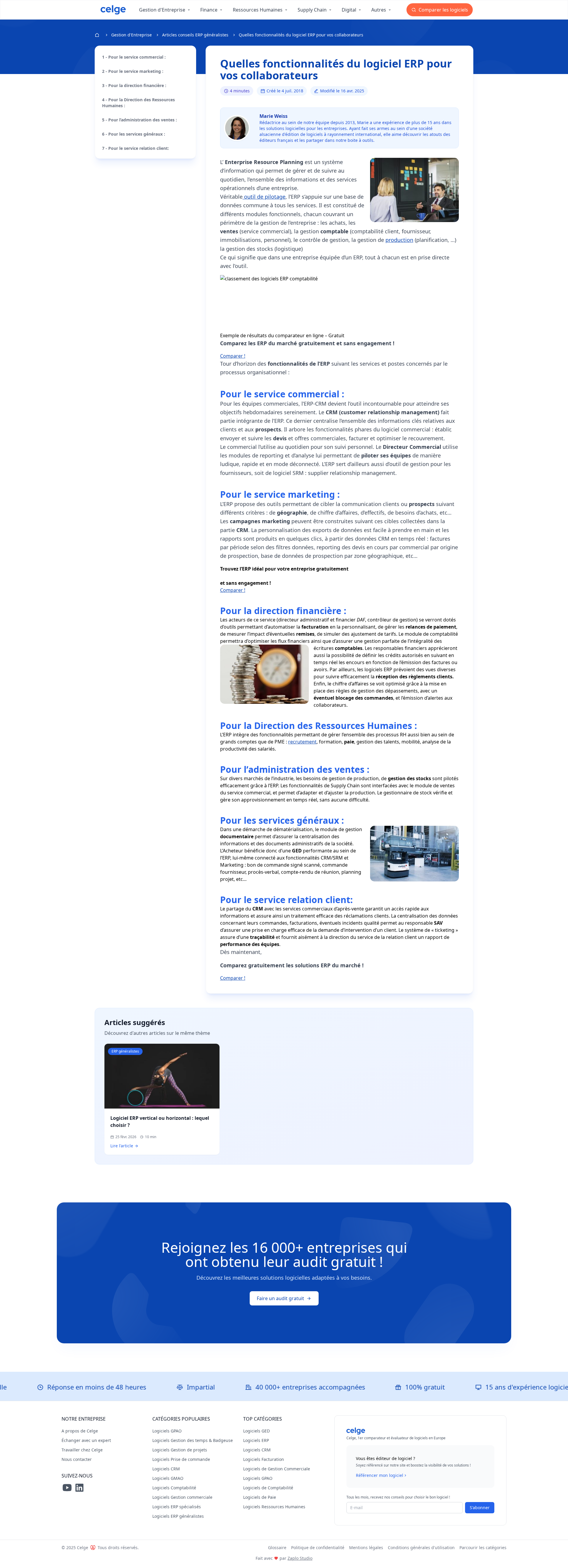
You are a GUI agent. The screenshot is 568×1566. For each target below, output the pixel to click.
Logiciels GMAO (167, 1478)
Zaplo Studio (300, 1558)
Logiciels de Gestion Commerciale (276, 1469)
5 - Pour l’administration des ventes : (139, 120)
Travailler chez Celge (82, 1450)
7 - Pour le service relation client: (135, 148)
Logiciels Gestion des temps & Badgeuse (192, 1440)
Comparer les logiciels (442, 10)
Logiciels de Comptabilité (268, 1487)
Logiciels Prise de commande (181, 1459)
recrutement (302, 741)
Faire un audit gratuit (280, 1298)
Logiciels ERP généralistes (178, 1516)
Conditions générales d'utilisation (421, 1547)
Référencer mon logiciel (379, 1475)
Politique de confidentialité (317, 1547)
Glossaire (277, 1547)
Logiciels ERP (256, 1440)
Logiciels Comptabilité (174, 1487)
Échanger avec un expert (86, 1440)
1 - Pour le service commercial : (134, 57)
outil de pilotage (264, 196)
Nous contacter (77, 1459)
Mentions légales (366, 1547)
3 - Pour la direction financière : (134, 85)
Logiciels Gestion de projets (179, 1450)
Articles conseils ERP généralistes (195, 35)
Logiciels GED (256, 1431)
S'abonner (480, 1507)
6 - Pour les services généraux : (133, 134)
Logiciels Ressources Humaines (274, 1506)
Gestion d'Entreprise (131, 35)
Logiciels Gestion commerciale (182, 1497)
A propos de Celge (80, 1431)
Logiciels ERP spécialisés (176, 1506)
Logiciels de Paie (259, 1497)
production (399, 239)
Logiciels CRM (166, 1469)
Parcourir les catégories (482, 1547)
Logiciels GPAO (167, 1431)
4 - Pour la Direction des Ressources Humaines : (138, 102)
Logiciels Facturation (263, 1459)
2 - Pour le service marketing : (132, 71)
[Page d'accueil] (113, 10)
